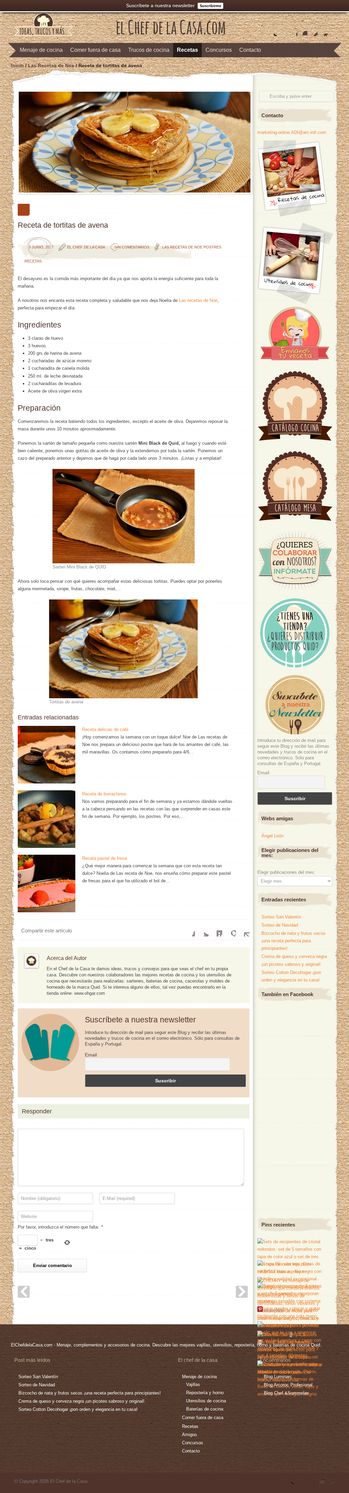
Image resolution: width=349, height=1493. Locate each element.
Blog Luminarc (278, 1376)
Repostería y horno (205, 1392)
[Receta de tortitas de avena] (133, 142)
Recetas (187, 50)
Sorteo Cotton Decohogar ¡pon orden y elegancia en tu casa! (78, 1409)
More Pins (274, 1310)
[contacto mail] (323, 31)
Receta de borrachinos (104, 793)
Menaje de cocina (41, 50)
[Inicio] (171, 33)
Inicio (17, 65)
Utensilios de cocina (206, 1400)
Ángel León (272, 835)
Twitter (272, 31)
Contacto (250, 50)
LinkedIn (215, 929)
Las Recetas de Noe (51, 65)
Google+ (292, 31)
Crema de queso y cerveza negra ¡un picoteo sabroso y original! (81, 1401)
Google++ (229, 929)
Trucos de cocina (148, 50)
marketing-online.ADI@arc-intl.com (291, 132)
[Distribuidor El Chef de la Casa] (294, 666)
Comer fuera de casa (95, 50)
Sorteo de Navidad (279, 925)
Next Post (242, 1292)
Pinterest (312, 31)
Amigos (189, 1434)
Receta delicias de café (105, 729)
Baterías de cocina (204, 1409)
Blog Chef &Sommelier (286, 1393)
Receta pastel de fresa (104, 858)
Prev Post (24, 1292)
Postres (212, 247)
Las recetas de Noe (198, 300)
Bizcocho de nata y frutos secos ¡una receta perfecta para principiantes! (293, 941)
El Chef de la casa (86, 247)
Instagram (302, 31)
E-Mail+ (242, 929)
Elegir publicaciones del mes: (286, 872)
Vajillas (193, 1384)
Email (91, 1054)
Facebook (282, 31)
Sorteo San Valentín (281, 916)
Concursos (219, 50)
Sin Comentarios (132, 247)
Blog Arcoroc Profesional (288, 1384)
